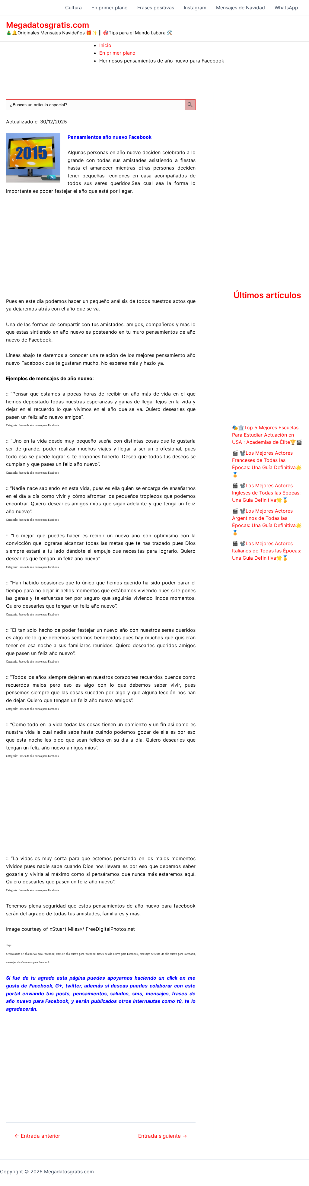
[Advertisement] (101, 245)
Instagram (195, 8)
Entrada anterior (37, 1135)
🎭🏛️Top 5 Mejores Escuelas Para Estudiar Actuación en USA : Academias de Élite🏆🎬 (267, 434)
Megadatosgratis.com (47, 25)
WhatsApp (286, 8)
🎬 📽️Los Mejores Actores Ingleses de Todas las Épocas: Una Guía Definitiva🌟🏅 (266, 492)
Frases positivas (155, 8)
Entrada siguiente (162, 1135)
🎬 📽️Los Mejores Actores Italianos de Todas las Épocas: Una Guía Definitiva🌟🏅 (266, 550)
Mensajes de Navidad (240, 8)
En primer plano (109, 8)
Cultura (73, 8)
